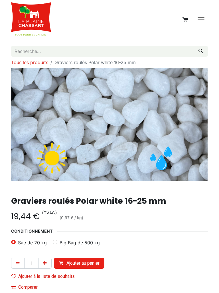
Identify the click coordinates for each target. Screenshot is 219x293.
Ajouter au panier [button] (82, 263)
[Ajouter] (45, 263)
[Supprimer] (18, 263)
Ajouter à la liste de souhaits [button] (46, 276)
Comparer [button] (28, 287)
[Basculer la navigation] (201, 19)
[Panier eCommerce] (185, 19)
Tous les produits (29, 62)
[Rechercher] (201, 51)
